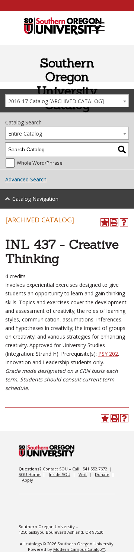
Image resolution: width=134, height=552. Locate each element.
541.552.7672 (95, 469)
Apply (27, 480)
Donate (102, 474)
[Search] (122, 149)
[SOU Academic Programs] (63, 26)
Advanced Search (26, 179)
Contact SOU (55, 469)
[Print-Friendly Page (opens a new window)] (114, 222)
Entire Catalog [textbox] (25, 133)
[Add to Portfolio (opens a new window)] (104, 222)
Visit (83, 474)
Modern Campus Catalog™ (79, 549)
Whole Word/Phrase (40, 163)
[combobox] (67, 100)
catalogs (34, 543)
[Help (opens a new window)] (124, 222)
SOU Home (30, 474)
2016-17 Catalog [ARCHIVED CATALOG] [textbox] (56, 101)
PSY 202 (108, 353)
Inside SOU (59, 474)
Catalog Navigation (35, 198)
